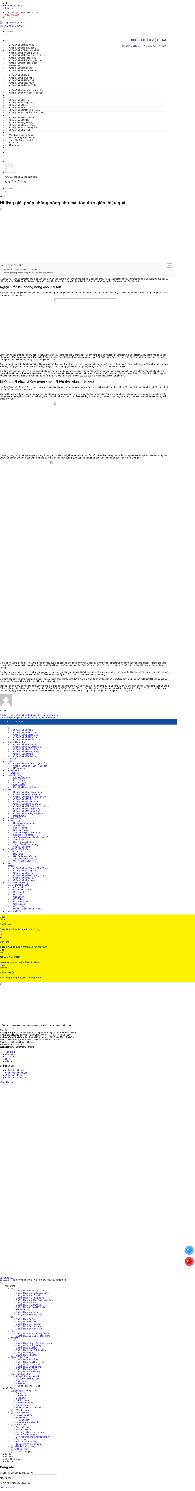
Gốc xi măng (22, 1405)
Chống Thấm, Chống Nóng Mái (28, 813)
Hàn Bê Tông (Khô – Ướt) (28, 1386)
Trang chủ (10, 1052)
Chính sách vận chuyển (16, 1073)
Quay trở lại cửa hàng (15, 181)
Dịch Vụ (9, 150)
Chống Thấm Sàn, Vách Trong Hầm (26, 93)
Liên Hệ (9, 8)
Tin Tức (2, 196)
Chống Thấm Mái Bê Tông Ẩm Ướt (32, 1293)
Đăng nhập (26, 1483)
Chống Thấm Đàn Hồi (26, 1348)
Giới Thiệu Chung (13, 5)
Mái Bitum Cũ (22, 1310)
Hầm (10, 761)
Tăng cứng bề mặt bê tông (28, 1444)
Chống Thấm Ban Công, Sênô (30, 1291)
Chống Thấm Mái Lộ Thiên (28, 1295)
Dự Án (8, 147)
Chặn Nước (21, 1381)
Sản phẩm (10, 1057)
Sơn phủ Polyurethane (26, 1434)
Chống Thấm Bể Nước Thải (22, 85)
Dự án (8, 1059)
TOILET (9, 95)
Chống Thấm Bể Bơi (25, 1319)
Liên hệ (8, 1061)
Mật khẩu (5, 1478)
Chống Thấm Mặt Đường (25, 756)
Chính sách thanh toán (16, 1077)
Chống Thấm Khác (19, 1357)
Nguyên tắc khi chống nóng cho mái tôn (20, 269)
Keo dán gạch (22, 1420)
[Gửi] (6, 191)
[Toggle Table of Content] (168, 265)
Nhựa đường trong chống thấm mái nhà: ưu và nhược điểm (28, 718)
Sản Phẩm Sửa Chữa (21, 1374)
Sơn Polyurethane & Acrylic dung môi (31, 837)
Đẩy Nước (14, 145)
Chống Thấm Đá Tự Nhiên (28, 1364)
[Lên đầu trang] (1, 1282)
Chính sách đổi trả (13, 1075)
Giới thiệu (10, 1054)
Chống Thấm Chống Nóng (28, 1345)
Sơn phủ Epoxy (23, 1430)
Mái (9, 790)
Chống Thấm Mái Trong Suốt (29, 1305)
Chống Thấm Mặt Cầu (26, 1369)
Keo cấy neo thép (24, 1415)
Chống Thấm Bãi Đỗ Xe (20, 130)
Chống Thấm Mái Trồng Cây (29, 1302)
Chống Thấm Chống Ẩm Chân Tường (27, 113)
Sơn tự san (21, 1439)
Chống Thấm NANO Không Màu (31, 1350)
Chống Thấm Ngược (26, 1352)
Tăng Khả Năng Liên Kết (27, 1376)
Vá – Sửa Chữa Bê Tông (28, 1379)
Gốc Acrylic (21, 1393)
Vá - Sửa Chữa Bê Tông (24, 861)
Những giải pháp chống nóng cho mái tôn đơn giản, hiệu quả (29, 273)
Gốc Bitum (21, 1395)
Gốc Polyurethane (24, 1403)
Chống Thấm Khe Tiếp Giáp (22, 70)
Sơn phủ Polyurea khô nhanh (30, 1432)
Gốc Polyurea (22, 1400)
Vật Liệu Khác (14, 911)
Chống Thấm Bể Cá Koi (27, 1321)
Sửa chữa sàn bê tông (26, 1441)
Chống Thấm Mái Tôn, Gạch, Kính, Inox (34, 1300)
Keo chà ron (21, 1417)
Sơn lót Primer (23, 1427)
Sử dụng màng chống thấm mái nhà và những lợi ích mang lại (29, 715)
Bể (9, 728)
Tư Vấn (8, 152)
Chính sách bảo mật (14, 1070)
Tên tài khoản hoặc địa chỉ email (16, 1473)
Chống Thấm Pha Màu (26, 1355)
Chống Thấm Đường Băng (28, 1367)
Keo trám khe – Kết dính (24, 787)
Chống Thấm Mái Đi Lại (27, 1312)
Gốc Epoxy (21, 1398)
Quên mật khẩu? (8, 1488)
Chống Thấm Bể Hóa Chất (28, 1324)
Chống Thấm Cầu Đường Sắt (30, 1362)
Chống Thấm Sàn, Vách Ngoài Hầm (33, 1333)
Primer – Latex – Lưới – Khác (27, 909)
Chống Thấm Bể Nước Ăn (28, 1326)
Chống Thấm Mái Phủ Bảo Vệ (30, 1298)
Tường (11, 866)
